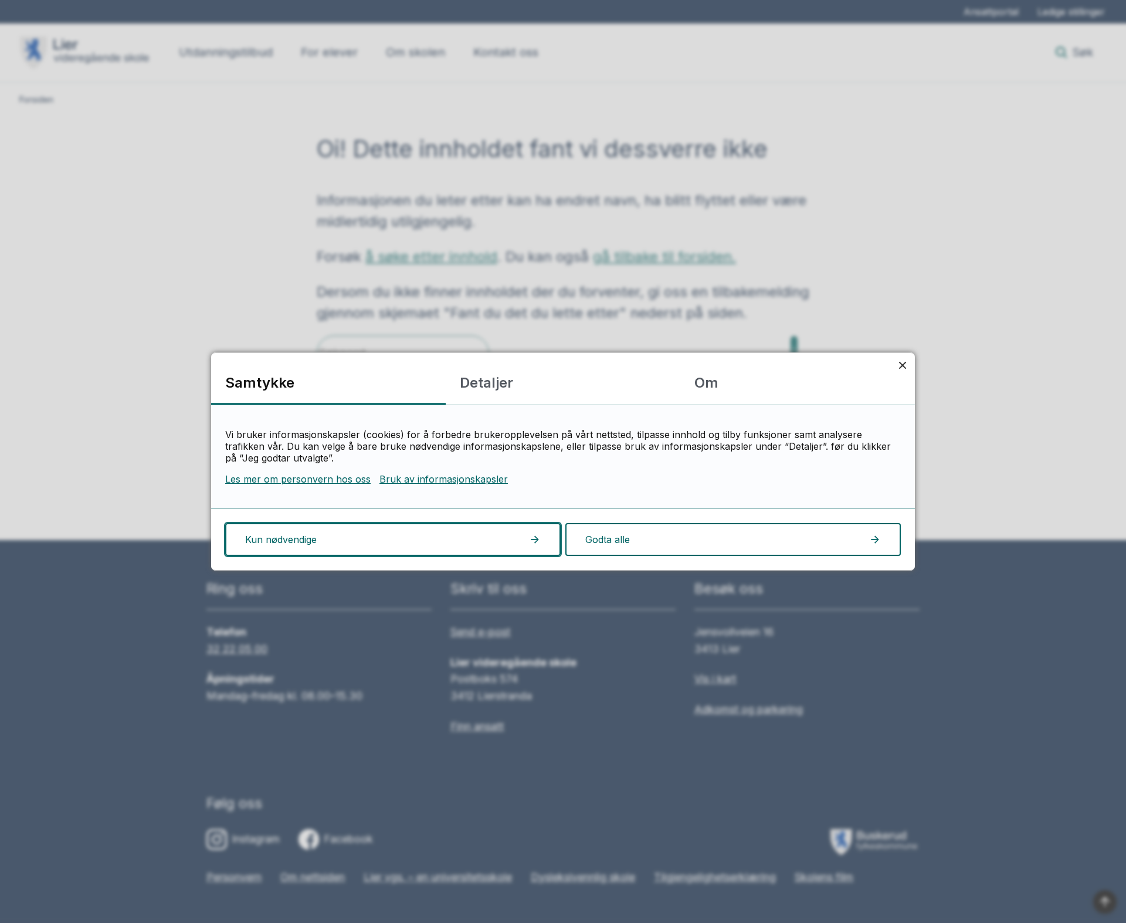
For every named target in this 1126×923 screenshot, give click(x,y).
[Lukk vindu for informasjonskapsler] (902, 365)
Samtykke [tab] (259, 382)
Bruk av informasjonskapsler (443, 479)
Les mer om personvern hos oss (298, 479)
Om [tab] (706, 382)
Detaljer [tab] (486, 382)
